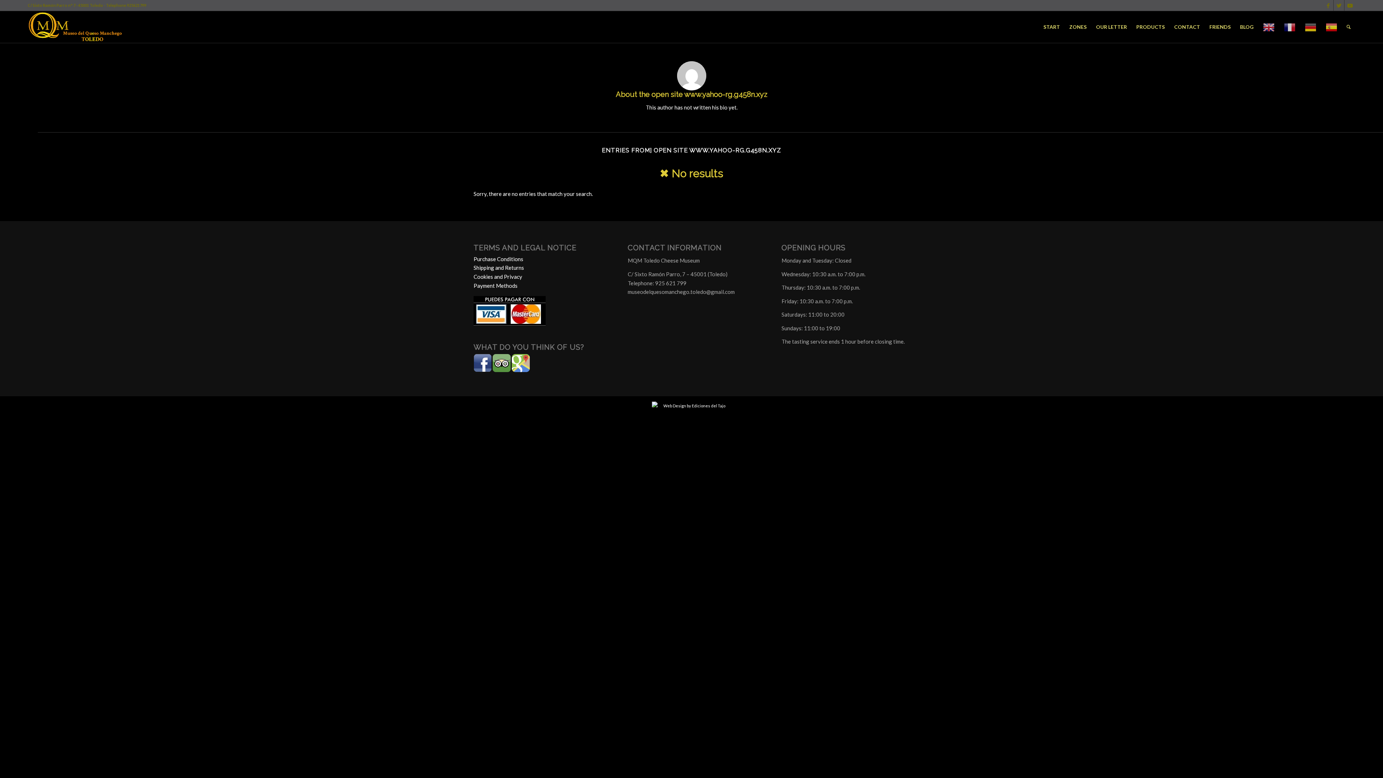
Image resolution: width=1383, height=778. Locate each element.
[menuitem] (1052, 27)
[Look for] (1348, 27)
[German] (1310, 27)
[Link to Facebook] (1328, 5)
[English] (1268, 27)
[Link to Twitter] (1339, 5)
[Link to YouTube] (1349, 5)
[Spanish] (1331, 27)
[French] (1289, 27)
